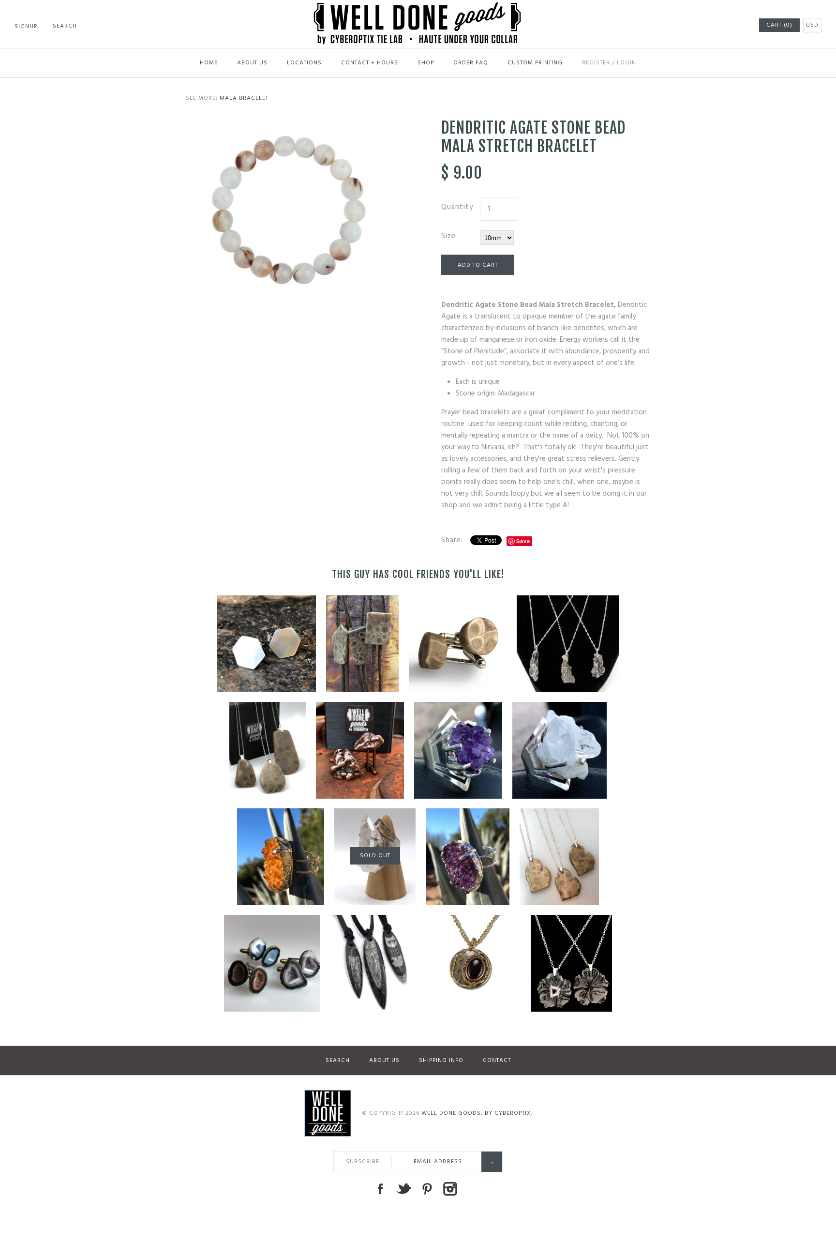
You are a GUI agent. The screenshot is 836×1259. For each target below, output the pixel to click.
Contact (497, 1060)
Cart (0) (779, 25)
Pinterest (426, 1188)
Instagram (450, 1188)
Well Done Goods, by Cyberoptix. (476, 1113)
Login (626, 63)
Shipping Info (441, 1060)
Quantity (457, 207)
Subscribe (362, 1162)
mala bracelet (244, 98)
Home (209, 63)
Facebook (380, 1188)
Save (523, 541)
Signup (26, 26)
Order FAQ (470, 63)
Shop (426, 63)
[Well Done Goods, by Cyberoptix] (418, 8)
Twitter (403, 1188)
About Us (252, 63)
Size (448, 236)
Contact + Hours (369, 63)
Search (338, 1060)
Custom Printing (535, 63)
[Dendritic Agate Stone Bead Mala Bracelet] (290, 124)
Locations (304, 63)
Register (596, 63)
